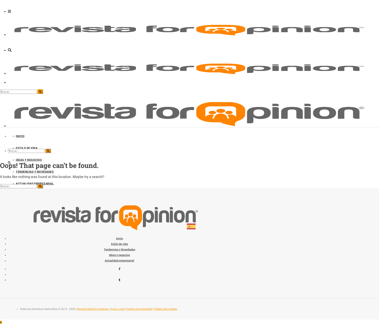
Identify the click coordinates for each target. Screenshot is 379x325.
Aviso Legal (118, 309)
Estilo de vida (119, 244)
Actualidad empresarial (119, 260)
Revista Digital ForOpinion (93, 309)
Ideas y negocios (119, 255)
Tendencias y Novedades (119, 249)
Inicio (119, 238)
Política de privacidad (139, 309)
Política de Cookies (165, 309)
